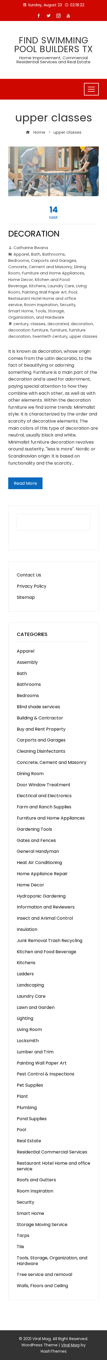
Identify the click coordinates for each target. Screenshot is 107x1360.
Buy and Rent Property (41, 729)
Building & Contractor (40, 718)
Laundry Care (61, 286)
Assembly (27, 662)
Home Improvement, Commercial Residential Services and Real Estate (53, 60)
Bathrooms (53, 254)
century (21, 324)
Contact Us (29, 575)
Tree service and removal (44, 1274)
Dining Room (30, 773)
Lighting (25, 1018)
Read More (25, 483)
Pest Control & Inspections (45, 1074)
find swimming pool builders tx (53, 44)
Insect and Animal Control (45, 918)
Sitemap (26, 597)
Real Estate (29, 1141)
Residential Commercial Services (52, 1152)
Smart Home (20, 311)
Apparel (21, 254)
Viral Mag (70, 1345)
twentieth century (49, 336)
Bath (35, 254)
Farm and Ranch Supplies (44, 807)
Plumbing (27, 1107)
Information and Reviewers (46, 907)
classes (38, 324)
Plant (22, 1096)
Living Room (29, 1029)
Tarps (23, 1235)
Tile (20, 1247)
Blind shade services (38, 707)
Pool (73, 292)
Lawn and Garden (36, 1007)
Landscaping (30, 985)
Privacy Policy (31, 586)
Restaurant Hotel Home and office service (53, 1166)
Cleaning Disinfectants (41, 751)
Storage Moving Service (42, 1224)
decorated (58, 324)
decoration (82, 324)
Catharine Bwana (30, 247)
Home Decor (20, 279)
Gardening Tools (34, 829)
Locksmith (28, 1041)
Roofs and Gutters (36, 1180)
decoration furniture (28, 330)
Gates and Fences (36, 840)
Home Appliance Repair (42, 874)
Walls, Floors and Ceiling (42, 1286)
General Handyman (38, 851)
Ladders (25, 974)
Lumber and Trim (35, 1052)
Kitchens (37, 286)
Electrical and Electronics (44, 796)
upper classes (83, 336)
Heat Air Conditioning (39, 862)
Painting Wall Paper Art (44, 292)
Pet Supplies (30, 1085)
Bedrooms (18, 260)
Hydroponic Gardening (41, 896)
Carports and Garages (53, 260)
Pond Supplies (32, 1119)
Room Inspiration (41, 304)
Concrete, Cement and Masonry (40, 267)
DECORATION (34, 234)
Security (67, 304)
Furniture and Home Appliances (53, 273)
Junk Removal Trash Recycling (49, 940)
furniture (58, 330)
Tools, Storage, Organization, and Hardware (52, 1261)
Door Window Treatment (44, 785)
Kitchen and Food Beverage (46, 952)
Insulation (27, 929)
